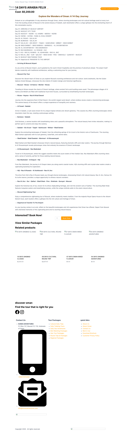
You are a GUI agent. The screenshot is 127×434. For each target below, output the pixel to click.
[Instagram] (101, 2)
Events (51, 8)
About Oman (31, 8)
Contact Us (72, 8)
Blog (65, 8)
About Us (24, 8)
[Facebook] (97, 2)
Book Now (66, 218)
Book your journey (110, 8)
